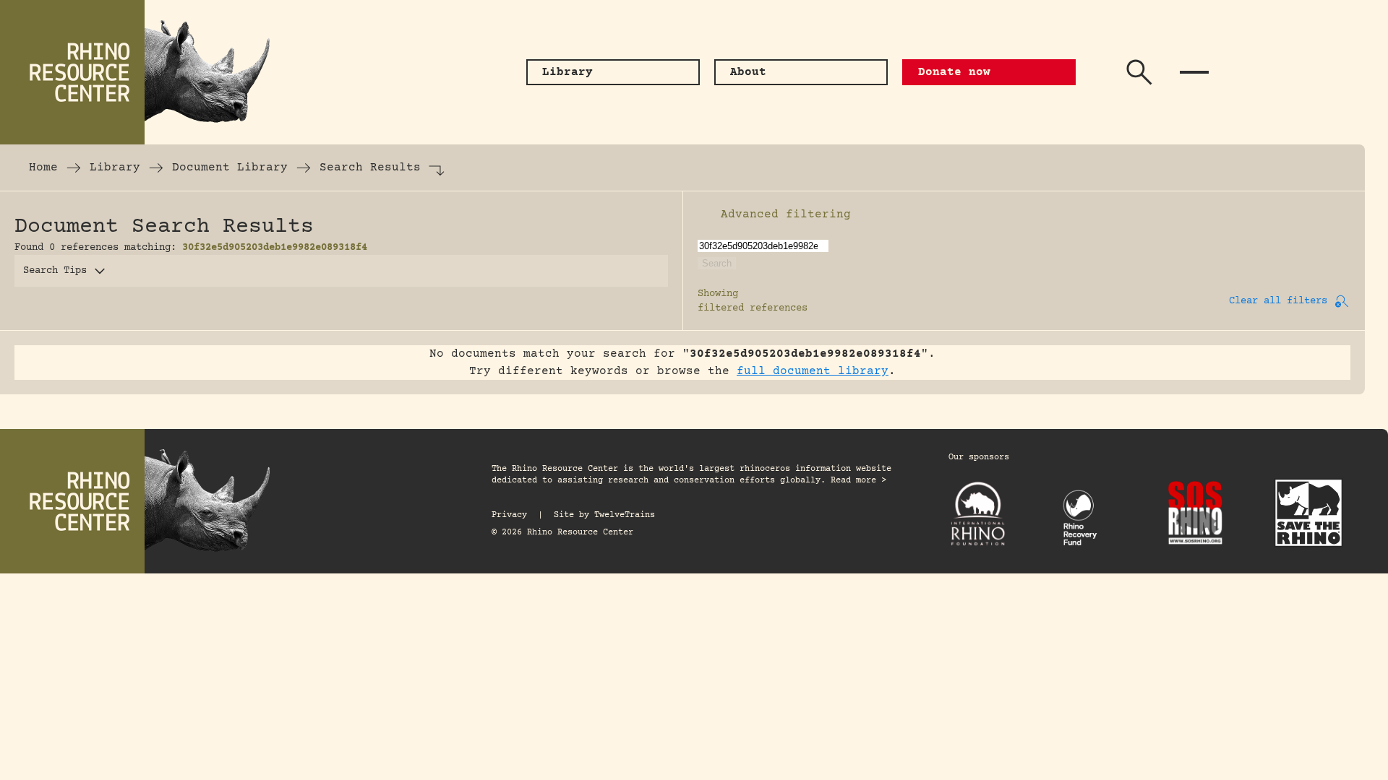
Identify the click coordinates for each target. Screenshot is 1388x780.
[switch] (705, 214)
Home (43, 167)
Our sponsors (978, 457)
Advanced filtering (786, 214)
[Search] (1139, 72)
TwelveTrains (624, 515)
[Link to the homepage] (144, 72)
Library (115, 167)
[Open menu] (1194, 72)
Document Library (230, 167)
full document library (812, 371)
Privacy (509, 515)
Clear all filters (1278, 301)
